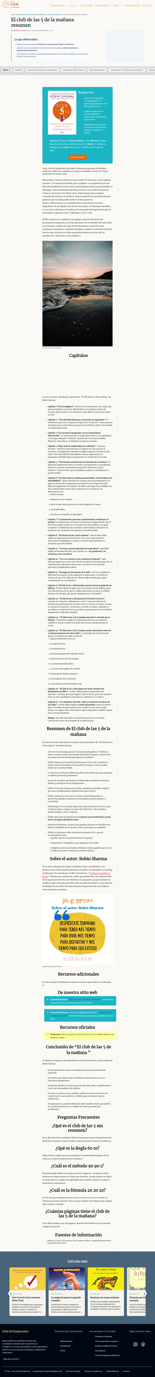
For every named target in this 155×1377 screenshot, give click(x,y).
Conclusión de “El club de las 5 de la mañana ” (126, 70)
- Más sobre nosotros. (11, 1359)
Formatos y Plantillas (103, 1336)
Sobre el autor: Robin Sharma (73, 70)
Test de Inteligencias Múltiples (107, 1355)
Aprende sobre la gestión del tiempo (85, 999)
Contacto (126, 1371)
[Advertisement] (125, 46)
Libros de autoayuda (54, 14)
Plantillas (147, 6)
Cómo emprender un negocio (106, 1341)
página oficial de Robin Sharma (83, 1034)
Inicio (13, 14)
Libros (116, 6)
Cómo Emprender (132, 6)
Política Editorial (113, 1371)
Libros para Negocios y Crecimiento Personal (31, 14)
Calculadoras (85, 6)
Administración (66, 1341)
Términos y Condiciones (93, 1371)
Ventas (62, 1351)
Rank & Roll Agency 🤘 (54, 1371)
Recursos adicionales (97, 70)
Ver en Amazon (77, 157)
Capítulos (18, 70)
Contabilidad (65, 1346)
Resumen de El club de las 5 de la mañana (42, 70)
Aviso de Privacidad (73, 1371)
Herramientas (57, 6)
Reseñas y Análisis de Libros (106, 1346)
